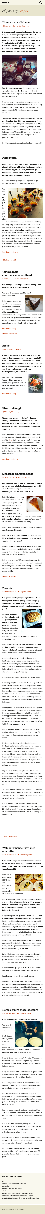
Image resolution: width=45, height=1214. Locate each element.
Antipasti (23, 592)
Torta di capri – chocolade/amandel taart (17, 273)
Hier (10, 440)
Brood (29, 592)
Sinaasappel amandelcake (17, 473)
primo (20, 412)
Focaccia (7, 588)
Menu (4, 2)
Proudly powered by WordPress (13, 1209)
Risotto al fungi (11, 408)
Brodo (6, 345)
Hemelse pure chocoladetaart (20, 1009)
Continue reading (10, 252)
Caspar (23, 11)
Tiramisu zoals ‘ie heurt (16, 22)
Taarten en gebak (23, 279)
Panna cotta (9, 157)
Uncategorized (24, 26)
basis (19, 349)
